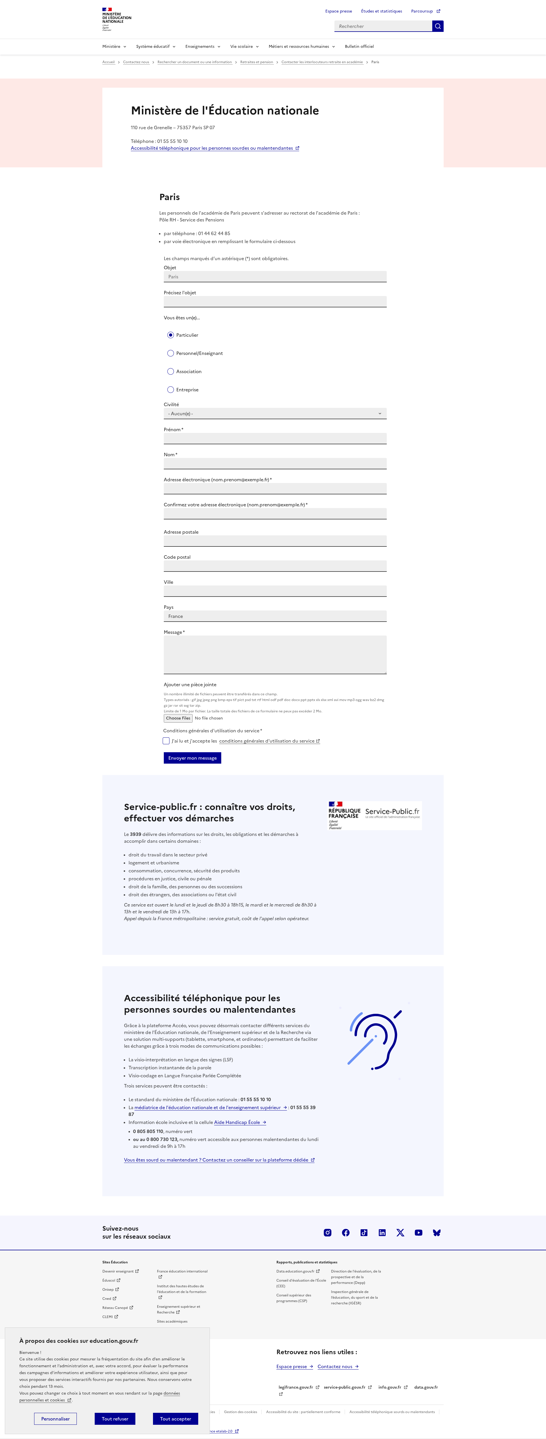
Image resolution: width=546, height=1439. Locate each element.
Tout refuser (115, 1418)
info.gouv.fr (390, 1387)
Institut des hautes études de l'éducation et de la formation (181, 1289)
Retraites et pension (257, 62)
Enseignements (199, 47)
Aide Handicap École (237, 1122)
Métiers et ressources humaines (299, 47)
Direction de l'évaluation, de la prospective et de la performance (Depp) (356, 1277)
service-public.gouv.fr (344, 1387)
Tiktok (364, 1232)
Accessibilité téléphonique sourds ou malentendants (392, 1412)
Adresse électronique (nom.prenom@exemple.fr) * (218, 479)
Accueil (108, 62)
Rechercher (438, 26)
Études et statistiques (381, 11)
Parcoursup (422, 11)
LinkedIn (382, 1232)
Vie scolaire (241, 47)
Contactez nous (136, 62)
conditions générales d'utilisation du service (267, 740)
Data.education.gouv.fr (295, 1271)
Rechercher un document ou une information (195, 62)
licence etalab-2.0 (218, 1431)
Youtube (418, 1232)
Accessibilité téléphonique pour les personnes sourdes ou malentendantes (212, 148)
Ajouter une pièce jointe (274, 697)
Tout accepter (175, 1418)
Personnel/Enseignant (199, 353)
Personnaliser (55, 1418)
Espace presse (338, 11)
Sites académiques (172, 1321)
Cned (106, 1298)
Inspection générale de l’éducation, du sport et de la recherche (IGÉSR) (354, 1297)
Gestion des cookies (241, 1412)
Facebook (346, 1232)
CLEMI (107, 1316)
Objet (170, 267)
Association (189, 371)
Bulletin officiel (359, 47)
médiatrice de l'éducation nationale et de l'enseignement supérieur (208, 1107)
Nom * (170, 454)
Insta (327, 1232)
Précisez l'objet (180, 292)
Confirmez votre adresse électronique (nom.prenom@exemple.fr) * (236, 504)
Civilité (171, 404)
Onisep (108, 1289)
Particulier (187, 335)
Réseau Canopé (115, 1307)
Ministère (111, 47)
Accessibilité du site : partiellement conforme (303, 1412)
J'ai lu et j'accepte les (243, 740)
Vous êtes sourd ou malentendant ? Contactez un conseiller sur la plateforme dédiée (216, 1159)
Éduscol (108, 1280)
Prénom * (173, 429)
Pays (168, 607)
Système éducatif (152, 47)
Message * (174, 632)
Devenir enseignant (118, 1271)
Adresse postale (181, 532)
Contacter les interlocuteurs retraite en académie (323, 62)
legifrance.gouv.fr (296, 1387)
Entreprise (187, 389)
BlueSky (437, 1232)
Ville (168, 582)
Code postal (177, 557)
